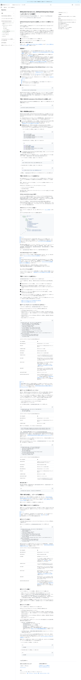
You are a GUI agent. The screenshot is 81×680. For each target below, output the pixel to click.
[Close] (78, 1)
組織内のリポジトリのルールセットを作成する (35, 44)
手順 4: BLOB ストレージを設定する (29, 176)
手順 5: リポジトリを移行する (27, 276)
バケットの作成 (47, 209)
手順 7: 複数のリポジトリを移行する (29, 505)
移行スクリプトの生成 (24, 519)
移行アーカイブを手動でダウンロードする (29, 301)
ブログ (48, 673)
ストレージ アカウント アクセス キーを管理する (32, 255)
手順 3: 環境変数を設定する (27, 111)
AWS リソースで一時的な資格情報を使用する (39, 628)
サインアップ (77, 4)
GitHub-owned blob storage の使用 (28, 194)
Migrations (3, 9)
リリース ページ (37, 73)
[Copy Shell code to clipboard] (52, 87)
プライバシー (31, 673)
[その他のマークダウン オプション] (67, 12)
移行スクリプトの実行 (24, 604)
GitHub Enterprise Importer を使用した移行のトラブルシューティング (40, 435)
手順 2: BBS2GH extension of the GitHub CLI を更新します (35, 99)
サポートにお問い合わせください (45, 666)
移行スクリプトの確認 (24, 589)
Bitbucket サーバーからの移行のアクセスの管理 (38, 61)
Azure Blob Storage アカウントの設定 (28, 252)
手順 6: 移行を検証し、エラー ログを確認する (32, 494)
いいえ (27, 665)
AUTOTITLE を (30, 55)
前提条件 (22, 48)
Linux (46, 514)
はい (22, 665)
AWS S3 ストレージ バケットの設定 (27, 207)
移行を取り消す (23, 482)
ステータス (35, 673)
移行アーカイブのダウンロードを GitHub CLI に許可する (31, 300)
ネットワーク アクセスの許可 (26, 269)
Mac (42, 514)
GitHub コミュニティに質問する (44, 665)
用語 (27, 673)
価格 (38, 673)
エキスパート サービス (43, 673)
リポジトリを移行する (11, 7)
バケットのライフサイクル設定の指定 (44, 241)
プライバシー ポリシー (23, 667)
